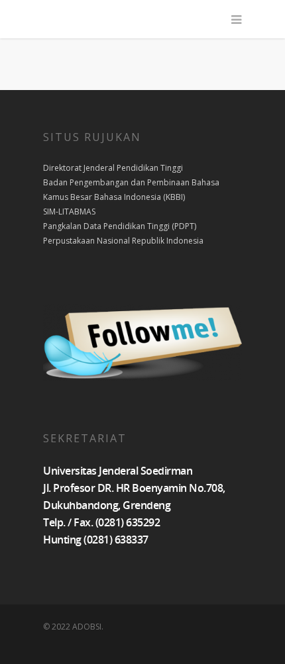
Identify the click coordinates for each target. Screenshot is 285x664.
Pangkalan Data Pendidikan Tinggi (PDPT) (119, 226)
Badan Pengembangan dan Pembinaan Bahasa (131, 182)
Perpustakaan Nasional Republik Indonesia (123, 240)
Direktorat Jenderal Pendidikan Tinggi (113, 167)
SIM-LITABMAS (69, 211)
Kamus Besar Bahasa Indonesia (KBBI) (114, 197)
